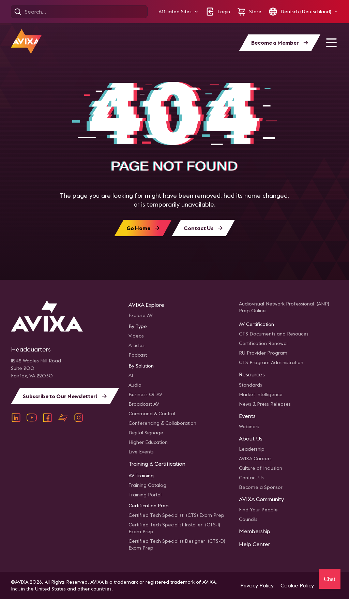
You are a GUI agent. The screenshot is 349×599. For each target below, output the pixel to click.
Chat (329, 578)
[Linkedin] (16, 418)
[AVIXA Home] (26, 41)
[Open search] (17, 11)
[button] (178, 11)
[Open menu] (331, 42)
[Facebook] (47, 418)
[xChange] (63, 418)
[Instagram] (79, 418)
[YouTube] (32, 418)
